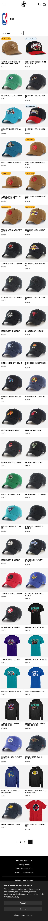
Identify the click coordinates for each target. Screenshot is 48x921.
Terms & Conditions (24, 860)
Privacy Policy (24, 864)
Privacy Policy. (13, 896)
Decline (23, 909)
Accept (23, 902)
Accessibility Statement (24, 872)
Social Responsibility (24, 868)
